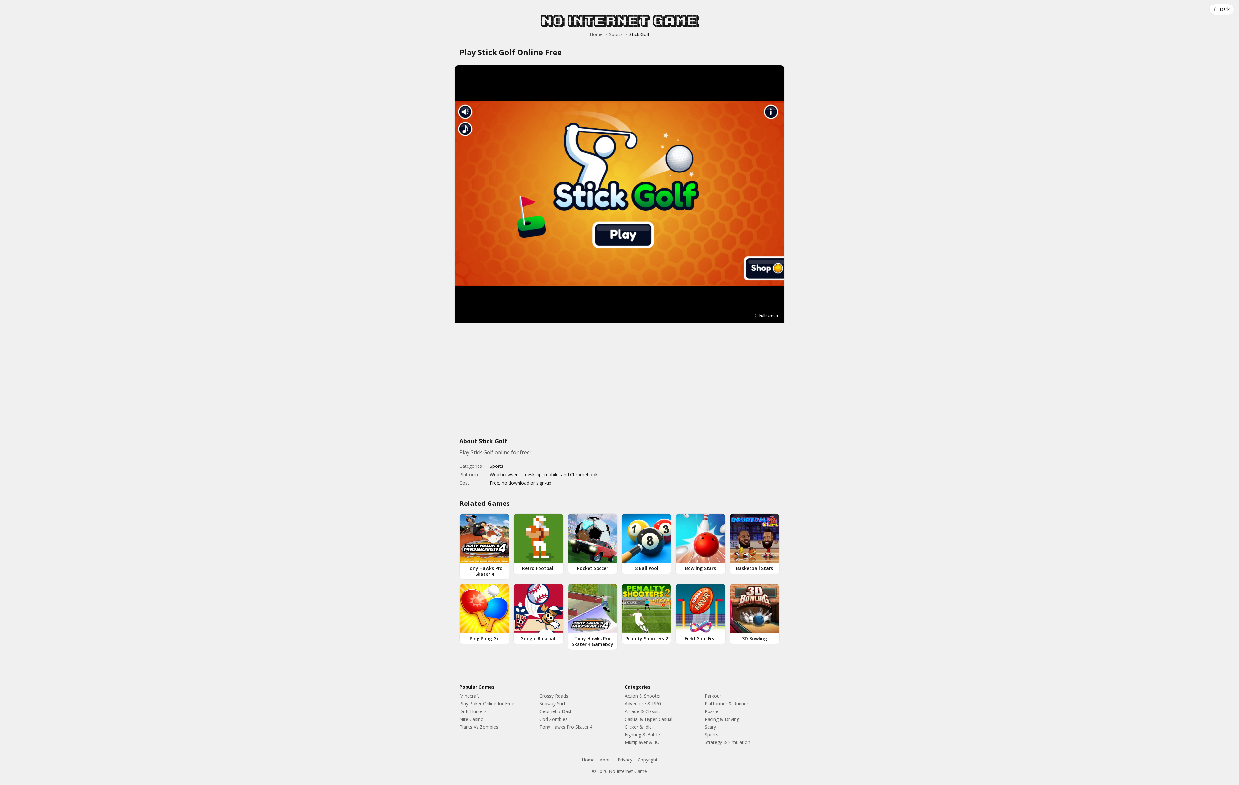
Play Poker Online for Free (486, 704)
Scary (710, 727)
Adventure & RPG (643, 704)
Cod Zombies (553, 719)
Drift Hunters (473, 711)
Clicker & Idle (638, 727)
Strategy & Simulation (727, 742)
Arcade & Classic (642, 711)
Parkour (713, 696)
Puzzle (711, 711)
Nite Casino (471, 719)
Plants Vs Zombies (478, 727)
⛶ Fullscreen (766, 315)
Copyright (648, 760)
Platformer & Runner (726, 704)
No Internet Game (619, 21)
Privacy (625, 760)
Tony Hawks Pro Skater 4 (565, 727)
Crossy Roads (553, 696)
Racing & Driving (722, 719)
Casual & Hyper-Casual (648, 719)
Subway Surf (552, 704)
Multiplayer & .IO (642, 742)
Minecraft (469, 696)
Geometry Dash (556, 711)
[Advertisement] (619, 384)
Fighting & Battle (642, 734)
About (606, 760)
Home (596, 34)
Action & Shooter (643, 696)
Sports (616, 34)
